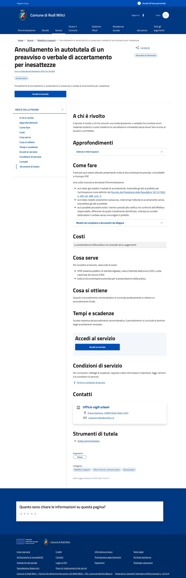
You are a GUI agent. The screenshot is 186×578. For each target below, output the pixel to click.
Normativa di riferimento (146, 55)
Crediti (59, 551)
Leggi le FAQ (61, 562)
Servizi (30, 40)
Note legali (139, 551)
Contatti (59, 557)
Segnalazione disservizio (28, 568)
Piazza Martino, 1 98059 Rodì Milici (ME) (108, 413)
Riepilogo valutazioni (143, 562)
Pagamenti (100, 562)
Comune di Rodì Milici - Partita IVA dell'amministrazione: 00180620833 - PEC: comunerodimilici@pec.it (64, 573)
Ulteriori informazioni (87, 152)
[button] (151, 3)
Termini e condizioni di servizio (91, 382)
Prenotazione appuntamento (108, 557)
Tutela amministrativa (88, 441)
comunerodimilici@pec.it (101, 417)
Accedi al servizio (40, 94)
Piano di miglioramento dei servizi (71, 568)
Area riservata (23, 551)
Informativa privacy (104, 551)
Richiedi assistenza (142, 557)
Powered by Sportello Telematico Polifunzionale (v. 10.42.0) (142, 573)
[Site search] (165, 15)
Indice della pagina (27, 109)
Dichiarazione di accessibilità (30, 557)
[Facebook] (142, 15)
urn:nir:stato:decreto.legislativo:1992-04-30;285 (34, 71)
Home (20, 40)
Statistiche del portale (27, 562)
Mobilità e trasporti (46, 40)
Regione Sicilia (22, 3)
